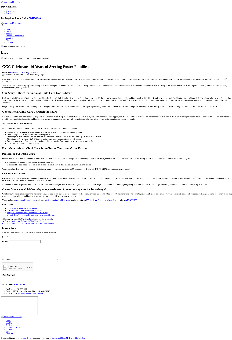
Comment (6, 259)
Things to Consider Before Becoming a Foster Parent (27, 213)
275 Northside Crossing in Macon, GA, (101, 200)
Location (9, 38)
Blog (8, 40)
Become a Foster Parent (15, 36)
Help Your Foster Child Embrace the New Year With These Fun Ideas (30, 223)
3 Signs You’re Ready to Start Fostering (22, 208)
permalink (48, 219)
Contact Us (10, 42)
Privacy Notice (26, 338)
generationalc (33, 72)
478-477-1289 (34, 18)
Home (8, 29)
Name (5, 237)
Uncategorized (26, 219)
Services (9, 34)
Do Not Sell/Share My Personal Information (68, 338)
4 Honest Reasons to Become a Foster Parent (24, 210)
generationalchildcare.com (25, 200)
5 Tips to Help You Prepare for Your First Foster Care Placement (31, 215)
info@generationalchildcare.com (57, 200)
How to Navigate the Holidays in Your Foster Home (23, 221)
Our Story (9, 31)
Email (5, 241)
